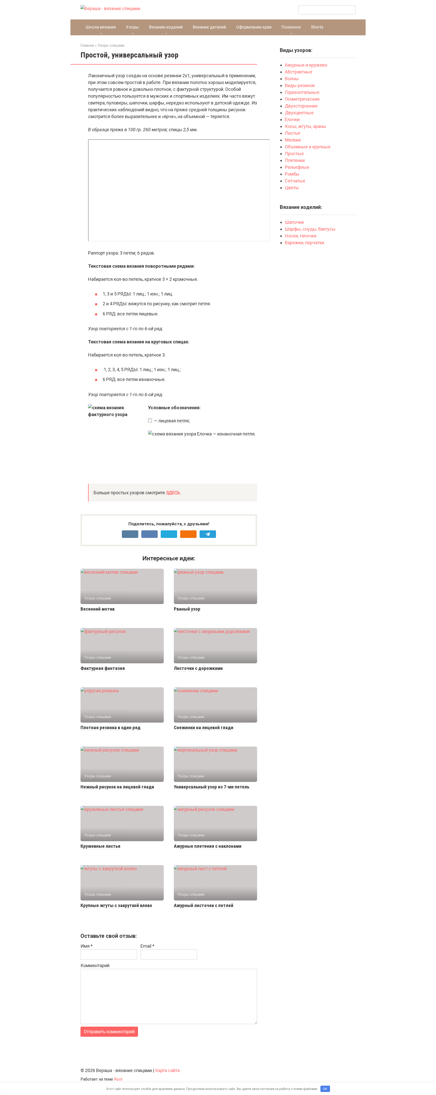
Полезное (291, 27)
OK (325, 1089)
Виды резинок (300, 85)
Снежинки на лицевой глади (203, 727)
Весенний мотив (97, 609)
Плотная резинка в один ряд (110, 727)
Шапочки (294, 222)
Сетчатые (295, 180)
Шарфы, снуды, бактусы (310, 229)
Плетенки (295, 160)
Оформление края (253, 27)
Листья (292, 133)
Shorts (317, 27)
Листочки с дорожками (198, 668)
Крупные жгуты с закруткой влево (116, 905)
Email (147, 946)
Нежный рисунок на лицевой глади (117, 787)
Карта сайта (167, 1070)
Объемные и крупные (308, 146)
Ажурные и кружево (306, 65)
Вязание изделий (166, 27)
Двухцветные (299, 112)
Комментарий (95, 965)
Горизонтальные (302, 92)
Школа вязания (101, 27)
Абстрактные (299, 71)
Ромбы (292, 174)
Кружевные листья (100, 846)
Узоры (132, 27)
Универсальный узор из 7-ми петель (211, 787)
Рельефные (297, 167)
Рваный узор (187, 609)
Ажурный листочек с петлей (203, 905)
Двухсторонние (301, 105)
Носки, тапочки (300, 235)
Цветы (292, 187)
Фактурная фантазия (102, 668)
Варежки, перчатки (304, 242)
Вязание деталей (209, 27)
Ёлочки (292, 119)
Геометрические (302, 99)
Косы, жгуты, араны (306, 126)
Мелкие (293, 140)
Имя (86, 946)
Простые (294, 153)
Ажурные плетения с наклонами (207, 846)
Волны (292, 78)
